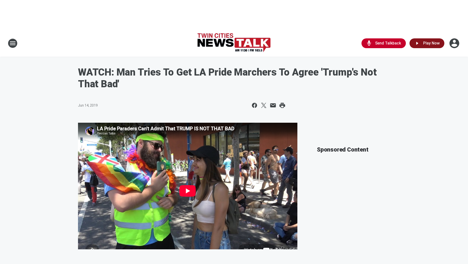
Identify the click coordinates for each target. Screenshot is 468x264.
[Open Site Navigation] (13, 43)
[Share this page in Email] (273, 105)
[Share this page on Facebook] (254, 105)
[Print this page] (282, 105)
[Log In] (454, 43)
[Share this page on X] (263, 105)
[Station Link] (234, 43)
